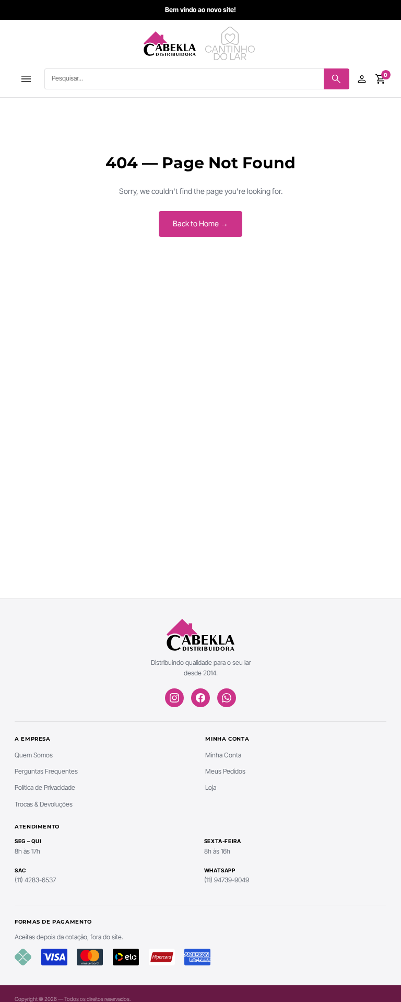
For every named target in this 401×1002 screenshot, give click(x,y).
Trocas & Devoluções (44, 804)
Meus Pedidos (225, 771)
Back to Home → (200, 223)
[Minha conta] (362, 79)
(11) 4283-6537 (35, 880)
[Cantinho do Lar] (231, 43)
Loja (210, 787)
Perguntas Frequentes (46, 771)
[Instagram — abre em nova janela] (174, 697)
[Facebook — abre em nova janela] (200, 697)
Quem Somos (34, 755)
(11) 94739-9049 (226, 880)
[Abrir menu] (26, 78)
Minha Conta (223, 755)
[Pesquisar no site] (336, 78)
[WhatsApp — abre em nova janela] (226, 697)
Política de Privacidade (45, 787)
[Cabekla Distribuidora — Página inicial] (170, 43)
